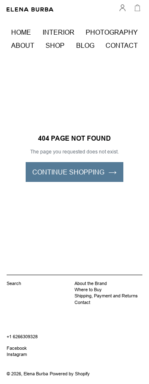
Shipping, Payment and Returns (106, 296)
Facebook (17, 348)
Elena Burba (36, 374)
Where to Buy (88, 289)
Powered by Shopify (70, 374)
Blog (85, 45)
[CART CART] (137, 6)
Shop (55, 45)
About (22, 45)
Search (14, 283)
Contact (122, 45)
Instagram (17, 354)
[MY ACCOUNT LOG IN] (122, 6)
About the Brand (90, 283)
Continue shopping (68, 172)
